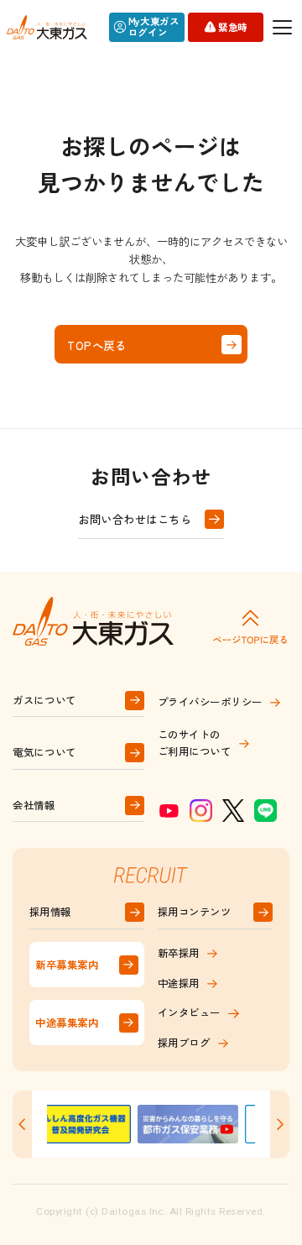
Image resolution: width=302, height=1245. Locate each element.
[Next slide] (279, 1125)
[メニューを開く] (283, 27)
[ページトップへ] (250, 626)
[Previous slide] (22, 1125)
